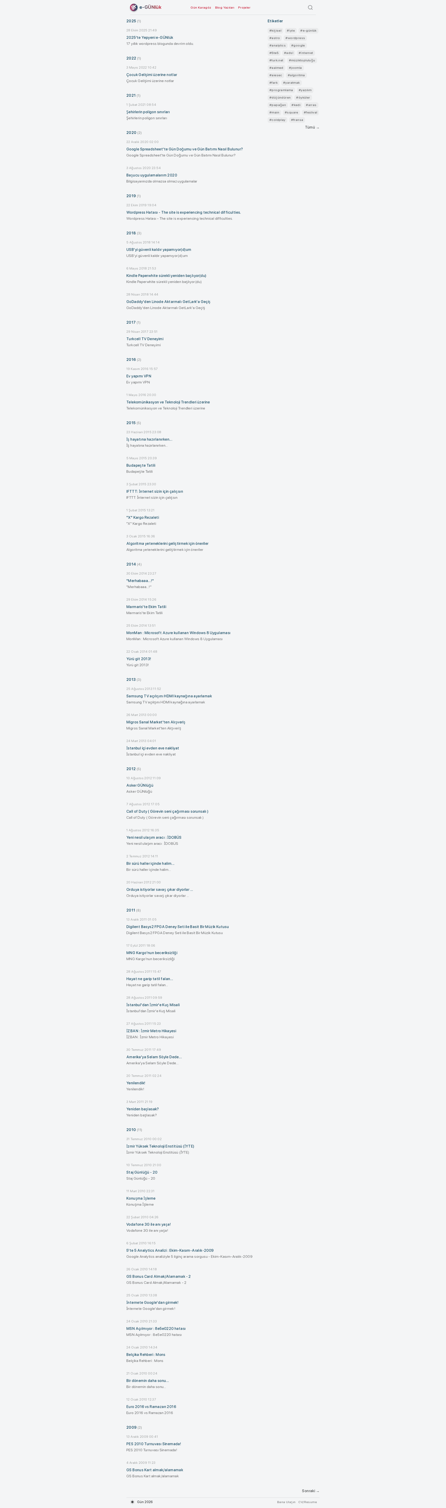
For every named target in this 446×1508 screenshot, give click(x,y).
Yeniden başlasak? (142, 1109)
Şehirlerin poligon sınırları (148, 112)
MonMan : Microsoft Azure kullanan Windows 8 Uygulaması (178, 633)
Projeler (244, 7)
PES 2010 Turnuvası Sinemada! (153, 1444)
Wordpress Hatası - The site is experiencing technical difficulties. (183, 212)
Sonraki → (311, 1491)
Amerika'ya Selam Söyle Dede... (154, 1057)
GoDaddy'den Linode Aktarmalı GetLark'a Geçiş (168, 302)
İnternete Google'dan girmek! (152, 1302)
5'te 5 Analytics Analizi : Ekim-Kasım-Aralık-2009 (170, 1250)
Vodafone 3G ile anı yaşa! (148, 1224)
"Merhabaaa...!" (140, 581)
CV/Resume (307, 1502)
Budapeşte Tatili (140, 465)
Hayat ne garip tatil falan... (149, 979)
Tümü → (312, 127)
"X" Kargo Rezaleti (142, 517)
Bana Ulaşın (286, 1502)
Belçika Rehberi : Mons (145, 1354)
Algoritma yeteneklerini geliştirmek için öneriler (167, 543)
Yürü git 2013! (138, 659)
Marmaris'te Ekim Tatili (146, 607)
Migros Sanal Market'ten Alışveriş (155, 722)
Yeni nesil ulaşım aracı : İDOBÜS (154, 837)
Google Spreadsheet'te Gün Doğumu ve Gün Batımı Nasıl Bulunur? (184, 149)
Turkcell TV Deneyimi (144, 339)
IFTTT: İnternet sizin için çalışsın (154, 491)
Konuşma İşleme (141, 1198)
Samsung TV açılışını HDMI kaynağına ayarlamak (169, 696)
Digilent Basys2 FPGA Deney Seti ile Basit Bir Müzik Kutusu (177, 927)
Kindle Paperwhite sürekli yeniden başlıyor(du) (166, 275)
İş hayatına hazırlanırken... (149, 439)
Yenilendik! (135, 1083)
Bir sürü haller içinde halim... (150, 863)
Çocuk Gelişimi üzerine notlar (151, 75)
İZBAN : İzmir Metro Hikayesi (151, 1031)
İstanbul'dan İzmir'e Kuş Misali (153, 1005)
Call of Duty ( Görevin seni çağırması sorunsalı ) (167, 811)
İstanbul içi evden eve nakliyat (152, 748)
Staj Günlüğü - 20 (141, 1172)
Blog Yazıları (224, 7)
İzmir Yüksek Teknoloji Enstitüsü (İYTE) (160, 1146)
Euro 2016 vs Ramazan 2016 (151, 1407)
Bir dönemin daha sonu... (147, 1380)
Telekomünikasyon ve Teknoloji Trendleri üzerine (168, 402)
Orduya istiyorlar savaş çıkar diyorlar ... (159, 889)
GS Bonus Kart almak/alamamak (154, 1470)
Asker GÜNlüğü (139, 785)
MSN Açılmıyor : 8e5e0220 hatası (156, 1328)
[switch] (132, 1502)
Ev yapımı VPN (138, 376)
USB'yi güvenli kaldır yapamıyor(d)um (158, 249)
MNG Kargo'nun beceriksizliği (151, 953)
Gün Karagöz (200, 7)
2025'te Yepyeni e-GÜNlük (149, 37)
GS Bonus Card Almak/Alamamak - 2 (158, 1276)
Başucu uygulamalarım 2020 (151, 175)
